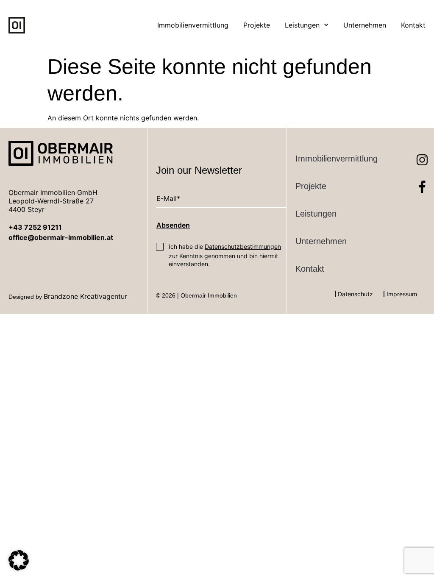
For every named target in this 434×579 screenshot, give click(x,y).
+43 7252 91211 (35, 227)
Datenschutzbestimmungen (243, 246)
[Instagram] (415, 153)
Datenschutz (355, 294)
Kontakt (413, 25)
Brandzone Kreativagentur (85, 296)
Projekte (256, 25)
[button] (18, 560)
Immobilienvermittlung (192, 25)
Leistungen (302, 25)
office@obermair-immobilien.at (60, 237)
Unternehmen (364, 25)
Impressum (402, 294)
